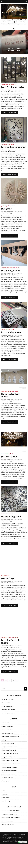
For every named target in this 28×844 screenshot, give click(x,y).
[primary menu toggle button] (14, 29)
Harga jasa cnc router (14, 50)
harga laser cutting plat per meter (11, 764)
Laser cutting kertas (11, 332)
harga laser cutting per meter (10, 760)
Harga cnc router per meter (9, 637)
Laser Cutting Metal (11, 516)
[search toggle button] (26, 1)
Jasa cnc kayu (7, 578)
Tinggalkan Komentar (14, 91)
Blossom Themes (9, 841)
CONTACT (14, 814)
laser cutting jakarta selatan (9, 770)
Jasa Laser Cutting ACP (14, 817)
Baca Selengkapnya (9, 112)
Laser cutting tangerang (13, 146)
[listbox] (14, 42)
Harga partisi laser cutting (10, 395)
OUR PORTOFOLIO (14, 811)
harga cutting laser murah (9, 750)
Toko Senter (5, 814)
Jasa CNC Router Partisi (12, 86)
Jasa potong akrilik (10, 270)
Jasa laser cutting (9, 456)
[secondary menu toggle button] (1, 1)
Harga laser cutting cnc (8, 84)
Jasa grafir (6, 208)
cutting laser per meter (8, 733)
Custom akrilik (6, 703)
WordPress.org (6, 801)
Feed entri (4, 794)
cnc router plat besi (7, 514)
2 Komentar (12, 151)
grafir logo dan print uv (8, 206)
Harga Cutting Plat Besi (8, 699)
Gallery (4, 740)
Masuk (3, 791)
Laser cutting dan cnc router (10, 391)
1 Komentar (11, 582)
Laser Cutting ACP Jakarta (10, 641)
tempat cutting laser (7, 144)
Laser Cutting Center (8, 90)
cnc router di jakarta (7, 454)
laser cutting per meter (8, 774)
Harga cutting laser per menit (10, 268)
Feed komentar (6, 797)
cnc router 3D (5, 575)
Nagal (3, 824)
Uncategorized (6, 781)
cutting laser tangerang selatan (14, 48)
